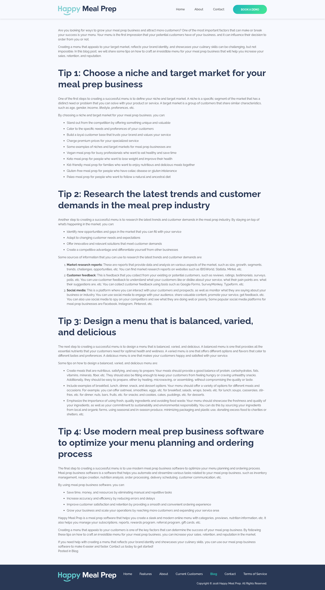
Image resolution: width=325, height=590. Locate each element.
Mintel (231, 269)
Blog (75, 551)
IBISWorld (207, 269)
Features (146, 574)
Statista (221, 269)
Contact (230, 574)
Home (127, 574)
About (163, 574)
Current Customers (189, 574)
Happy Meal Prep (70, 518)
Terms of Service (255, 574)
